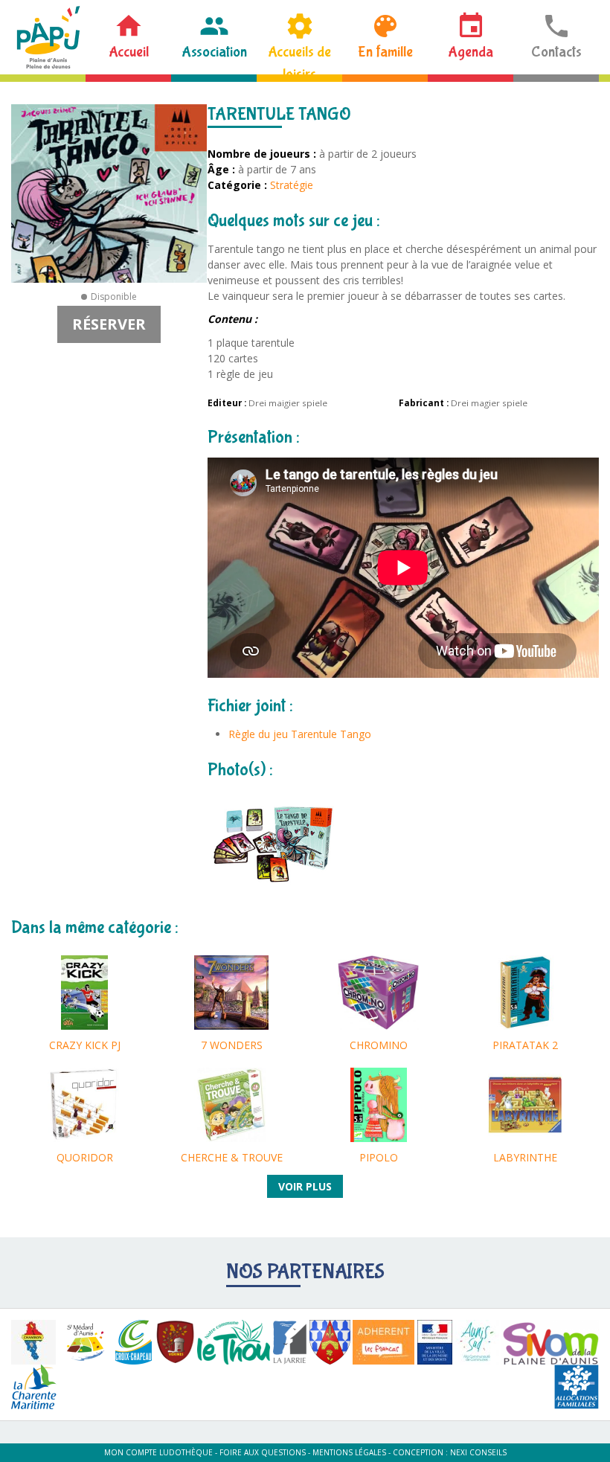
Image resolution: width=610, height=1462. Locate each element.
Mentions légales (349, 1452)
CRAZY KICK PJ (85, 1045)
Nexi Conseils (478, 1452)
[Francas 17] (383, 1342)
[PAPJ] (48, 37)
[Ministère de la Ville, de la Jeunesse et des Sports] (434, 1342)
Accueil (129, 51)
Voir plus (305, 1186)
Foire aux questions (262, 1452)
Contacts (556, 51)
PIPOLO (378, 1157)
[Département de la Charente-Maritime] (34, 1387)
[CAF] (576, 1387)
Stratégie (291, 185)
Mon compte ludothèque (158, 1452)
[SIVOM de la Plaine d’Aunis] (550, 1342)
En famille (385, 51)
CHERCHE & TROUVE (232, 1157)
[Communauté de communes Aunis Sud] (477, 1342)
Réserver (109, 324)
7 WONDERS (232, 1045)
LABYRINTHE (525, 1157)
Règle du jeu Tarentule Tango (299, 734)
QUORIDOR (85, 1157)
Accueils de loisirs (299, 58)
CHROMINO (379, 1045)
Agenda (470, 51)
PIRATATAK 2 (525, 1045)
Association (214, 51)
